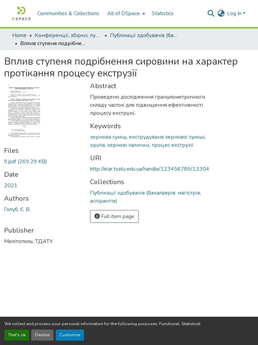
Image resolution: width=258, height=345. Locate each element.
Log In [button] (235, 13)
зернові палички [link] (128, 145)
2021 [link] (10, 185)
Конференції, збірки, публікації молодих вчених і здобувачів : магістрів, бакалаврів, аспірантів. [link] (68, 35)
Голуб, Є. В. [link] (17, 209)
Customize (69, 335)
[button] (21, 13)
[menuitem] (125, 13)
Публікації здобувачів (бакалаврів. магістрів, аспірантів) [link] (143, 35)
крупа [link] (97, 145)
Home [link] (19, 35)
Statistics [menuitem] (163, 13)
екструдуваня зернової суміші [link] (167, 137)
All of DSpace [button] (123, 13)
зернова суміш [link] (108, 137)
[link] (43, 162)
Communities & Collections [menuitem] (68, 13)
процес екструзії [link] (173, 145)
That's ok (17, 335)
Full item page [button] (117, 216)
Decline (42, 335)
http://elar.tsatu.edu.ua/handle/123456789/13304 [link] (149, 169)
